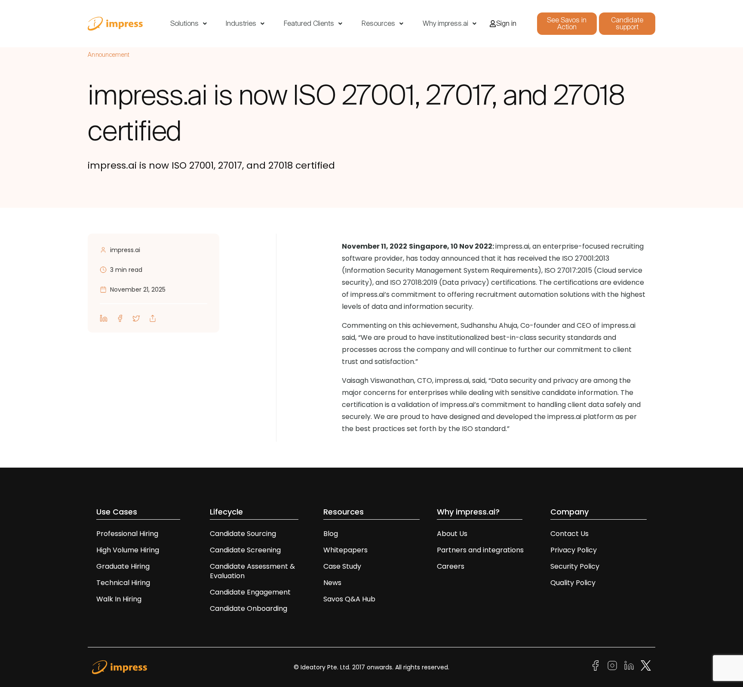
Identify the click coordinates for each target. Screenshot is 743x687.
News (332, 583)
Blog (330, 534)
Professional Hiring (127, 534)
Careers (450, 566)
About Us (452, 534)
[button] (188, 24)
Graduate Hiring (123, 566)
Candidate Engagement (250, 592)
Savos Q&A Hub (349, 599)
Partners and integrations (480, 550)
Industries (241, 23)
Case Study (342, 566)
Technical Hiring (123, 583)
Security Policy (574, 566)
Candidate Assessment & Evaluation (252, 571)
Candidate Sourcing (243, 534)
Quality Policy (573, 583)
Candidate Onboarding (248, 608)
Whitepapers (345, 550)
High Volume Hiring (127, 550)
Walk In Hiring (119, 599)
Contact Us (569, 534)
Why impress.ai (445, 23)
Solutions (184, 23)
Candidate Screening (245, 550)
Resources (378, 23)
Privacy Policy (573, 550)
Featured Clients (309, 23)
